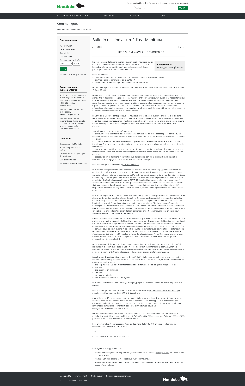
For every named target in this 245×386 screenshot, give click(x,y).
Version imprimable (134, 3)
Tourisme (165, 16)
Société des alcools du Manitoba (73, 163)
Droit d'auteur (97, 376)
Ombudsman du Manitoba (71, 144)
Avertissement (81, 376)
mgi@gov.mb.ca (162, 352)
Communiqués (66, 56)
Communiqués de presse (80, 29)
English (145, 3)
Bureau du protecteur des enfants (71, 148)
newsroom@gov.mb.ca (141, 359)
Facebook (72, 381)
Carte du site (153, 3)
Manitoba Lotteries (68, 160)
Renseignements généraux (170, 67)
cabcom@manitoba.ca (104, 365)
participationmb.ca (130, 164)
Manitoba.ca (62, 29)
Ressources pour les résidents (74, 16)
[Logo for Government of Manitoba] (70, 7)
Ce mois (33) (65, 53)
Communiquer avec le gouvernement (174, 3)
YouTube (83, 381)
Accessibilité (65, 376)
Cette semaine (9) (67, 49)
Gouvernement (138, 16)
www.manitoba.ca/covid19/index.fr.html (109, 326)
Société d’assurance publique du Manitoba (72, 154)
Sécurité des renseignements (118, 376)
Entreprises (110, 16)
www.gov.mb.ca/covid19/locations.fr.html (110, 308)
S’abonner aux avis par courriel (73, 74)
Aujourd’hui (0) (66, 46)
